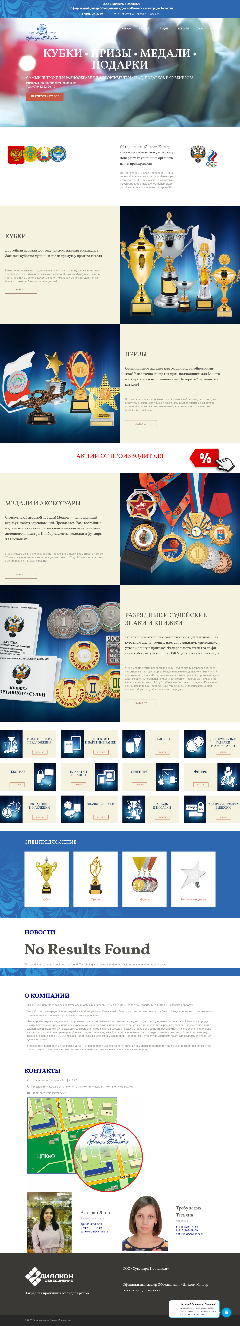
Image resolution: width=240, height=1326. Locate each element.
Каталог (144, 28)
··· (212, 28)
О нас (200, 28)
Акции (164, 28)
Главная (126, 28)
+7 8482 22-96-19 (92, 14)
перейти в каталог (45, 96)
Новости (183, 28)
